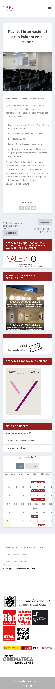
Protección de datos (25, 568)
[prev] (28, 466)
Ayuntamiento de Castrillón (19, 433)
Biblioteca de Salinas (16, 448)
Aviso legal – (9, 568)
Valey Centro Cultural (31, 681)
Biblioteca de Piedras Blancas (20, 440)
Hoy (20, 466)
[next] (35, 466)
